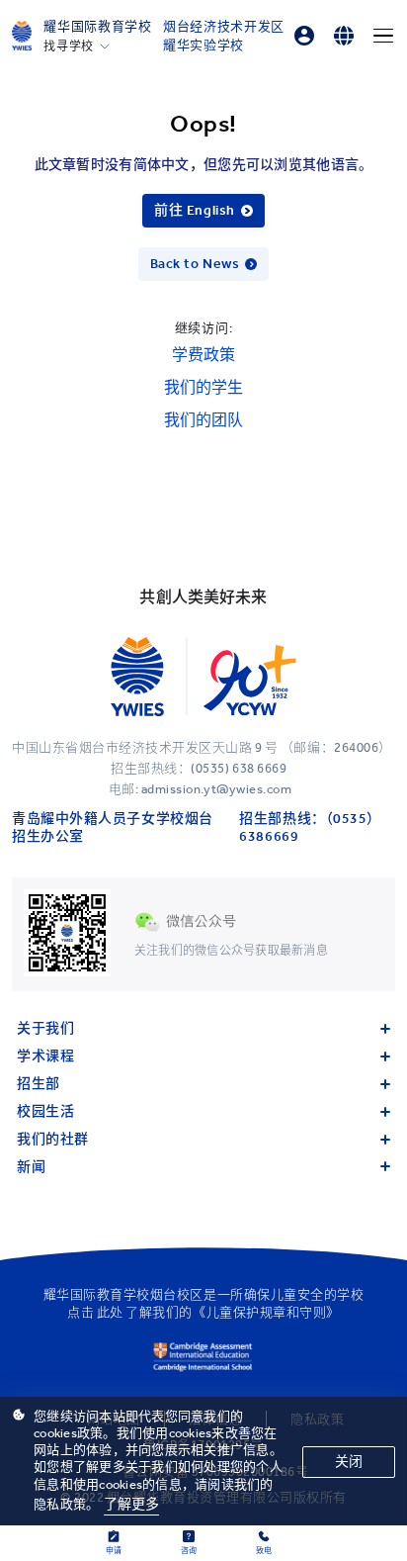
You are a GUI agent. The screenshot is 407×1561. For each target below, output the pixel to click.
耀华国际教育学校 (97, 26)
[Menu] (383, 35)
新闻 (31, 1166)
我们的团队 (203, 420)
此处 (110, 1312)
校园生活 (45, 1111)
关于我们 (45, 1028)
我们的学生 (203, 387)
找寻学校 (68, 46)
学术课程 (45, 1056)
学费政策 (203, 354)
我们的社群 (53, 1139)
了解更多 (132, 1504)
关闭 (349, 1461)
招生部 (38, 1083)
